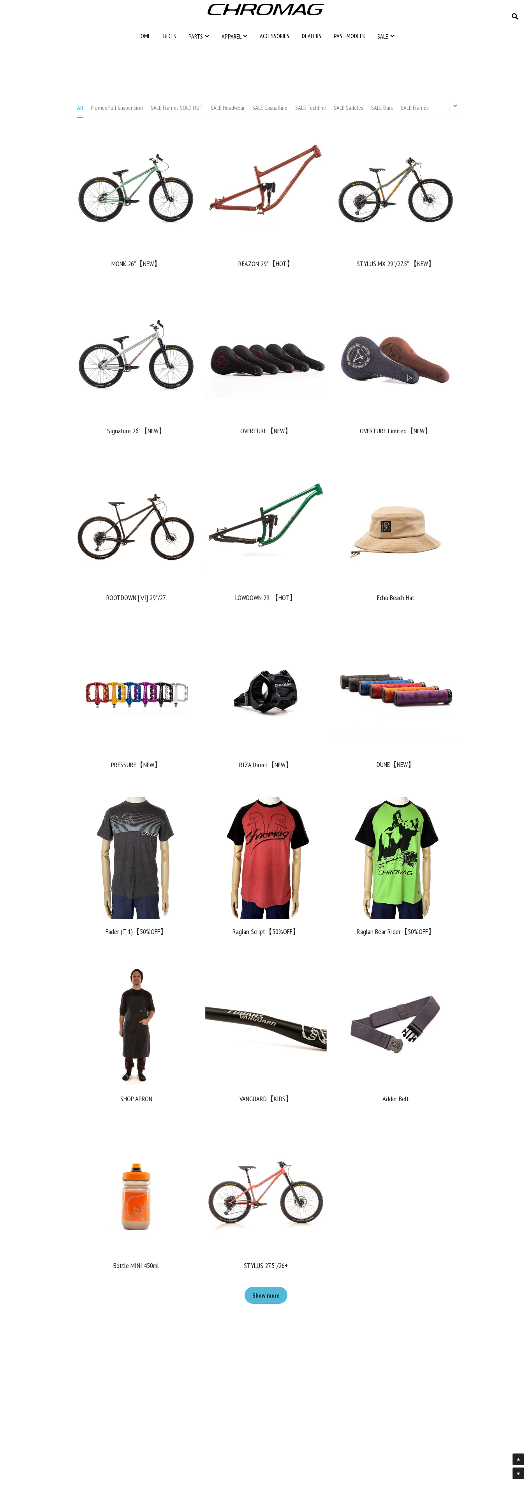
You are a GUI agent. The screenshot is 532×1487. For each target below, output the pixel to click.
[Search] (515, 16)
